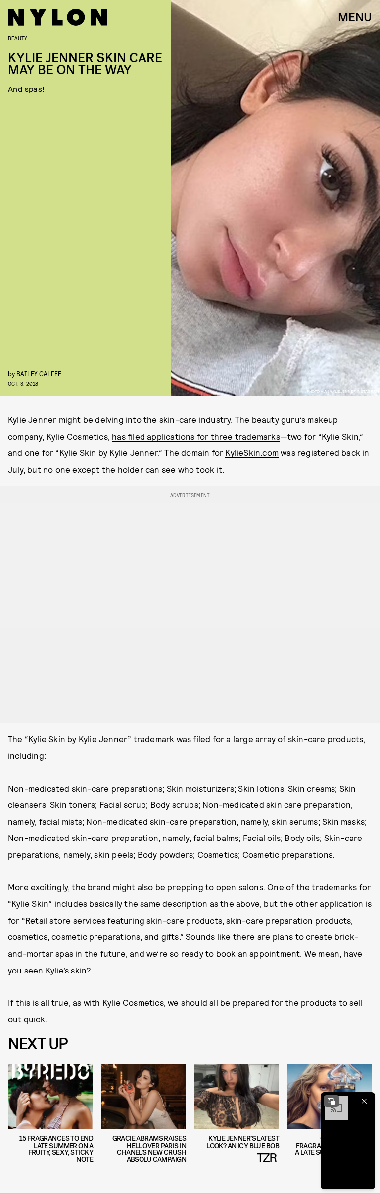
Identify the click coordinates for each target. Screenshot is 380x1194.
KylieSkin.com (252, 452)
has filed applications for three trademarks (196, 436)
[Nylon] (57, 17)
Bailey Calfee (38, 373)
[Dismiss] (364, 1101)
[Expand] (331, 1101)
